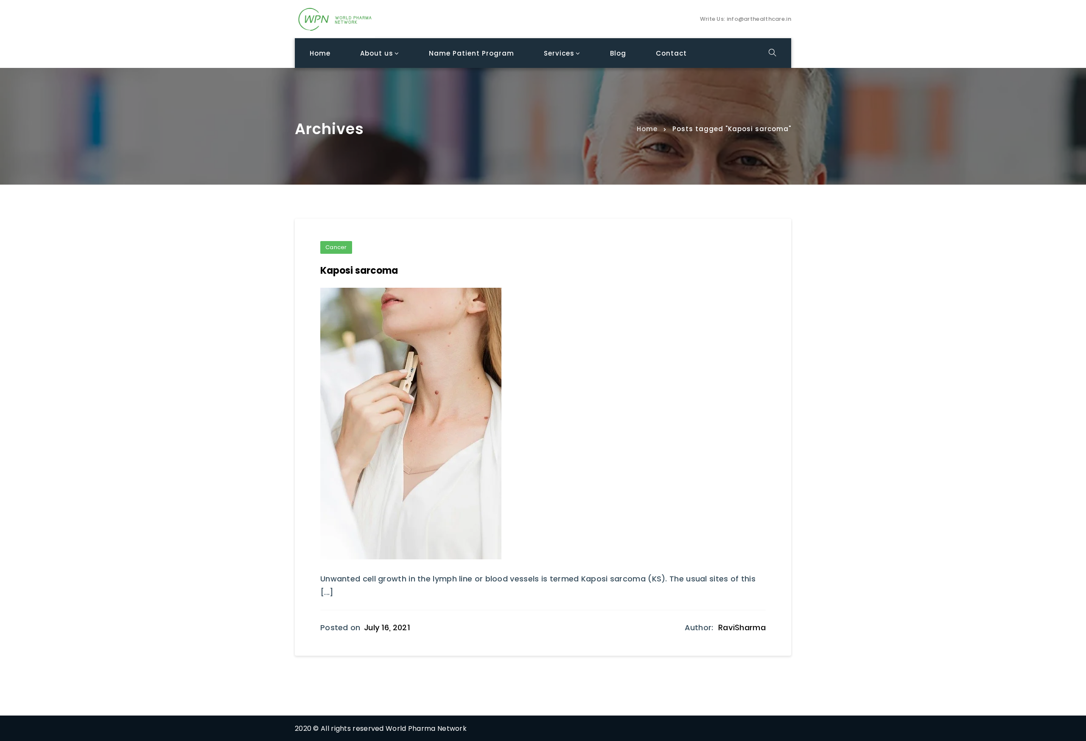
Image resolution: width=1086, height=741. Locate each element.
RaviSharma (742, 627)
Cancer (336, 247)
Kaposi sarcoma (359, 270)
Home (647, 128)
